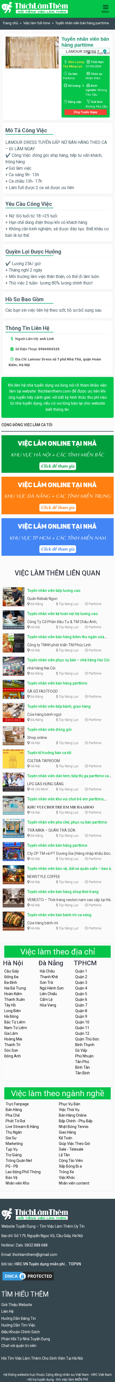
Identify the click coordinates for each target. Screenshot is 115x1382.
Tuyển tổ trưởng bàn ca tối (49, 753)
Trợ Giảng (14, 1155)
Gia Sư (11, 1138)
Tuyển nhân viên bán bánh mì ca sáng (59, 915)
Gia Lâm (11, 1033)
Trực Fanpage (17, 1104)
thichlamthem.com (54, 391)
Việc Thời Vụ (69, 1109)
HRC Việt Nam (101, 1375)
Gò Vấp (81, 1050)
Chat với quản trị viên (18, 1345)
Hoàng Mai (13, 1039)
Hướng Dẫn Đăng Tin (18, 1318)
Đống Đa (11, 977)
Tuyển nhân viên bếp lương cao (53, 590)
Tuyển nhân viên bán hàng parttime (57, 683)
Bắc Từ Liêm (14, 1022)
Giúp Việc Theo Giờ (74, 1143)
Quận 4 (81, 988)
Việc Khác (67, 1177)
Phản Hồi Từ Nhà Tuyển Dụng (25, 1339)
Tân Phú (82, 1062)
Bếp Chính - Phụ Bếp (76, 1121)
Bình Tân (82, 1067)
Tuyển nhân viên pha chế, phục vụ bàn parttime (67, 822)
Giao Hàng (67, 1132)
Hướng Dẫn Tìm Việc (18, 1325)
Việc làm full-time (36, 23)
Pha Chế (13, 1115)
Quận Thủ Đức (87, 1039)
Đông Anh (12, 1056)
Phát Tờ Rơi (15, 1121)
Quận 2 (81, 977)
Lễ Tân (64, 1155)
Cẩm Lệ (46, 999)
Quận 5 (81, 994)
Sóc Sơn (11, 1050)
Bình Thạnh (84, 1045)
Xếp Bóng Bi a (70, 1166)
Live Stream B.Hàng (22, 1126)
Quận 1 (81, 971)
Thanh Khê (49, 977)
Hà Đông (11, 1016)
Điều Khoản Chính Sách (20, 1332)
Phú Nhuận (84, 1056)
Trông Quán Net (19, 1160)
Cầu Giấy (11, 971)
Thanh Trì (12, 1045)
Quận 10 (82, 1022)
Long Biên (12, 1011)
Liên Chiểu (48, 994)
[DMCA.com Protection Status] (28, 1275)
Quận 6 (81, 999)
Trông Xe (66, 1172)
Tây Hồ (10, 1005)
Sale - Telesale (71, 1149)
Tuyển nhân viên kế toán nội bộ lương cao (62, 614)
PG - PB (12, 1166)
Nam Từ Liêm (15, 1028)
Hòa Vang (48, 1005)
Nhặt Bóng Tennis (74, 1126)
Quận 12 (82, 1033)
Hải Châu (47, 971)
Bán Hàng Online (73, 1115)
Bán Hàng (14, 1109)
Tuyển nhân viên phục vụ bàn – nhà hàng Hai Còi (68, 660)
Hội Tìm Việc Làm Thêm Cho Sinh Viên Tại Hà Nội (42, 1358)
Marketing (14, 1143)
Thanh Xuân (14, 999)
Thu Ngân (14, 1132)
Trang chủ (10, 23)
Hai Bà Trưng (15, 988)
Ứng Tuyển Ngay (85, 112)
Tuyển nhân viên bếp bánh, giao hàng (59, 706)
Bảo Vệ (11, 1177)
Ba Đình (10, 982)
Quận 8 (81, 1011)
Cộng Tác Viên (71, 1160)
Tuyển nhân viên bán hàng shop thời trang (63, 892)
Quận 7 (81, 1005)
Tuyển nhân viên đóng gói (49, 729)
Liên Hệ (7, 1311)
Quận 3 (81, 982)
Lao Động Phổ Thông (23, 1172)
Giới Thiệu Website (16, 1305)
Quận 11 (82, 1028)
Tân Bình (82, 1073)
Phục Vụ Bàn (69, 1104)
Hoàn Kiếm (13, 994)
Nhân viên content (74, 1183)
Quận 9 (81, 1016)
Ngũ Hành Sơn (52, 988)
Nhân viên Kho (17, 1183)
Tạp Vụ (12, 1149)
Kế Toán (65, 1138)
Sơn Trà (46, 982)
